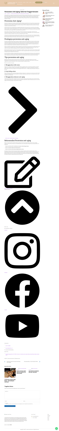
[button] (56, 428)
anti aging (12, 13)
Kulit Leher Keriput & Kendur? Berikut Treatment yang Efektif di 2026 (49, 22)
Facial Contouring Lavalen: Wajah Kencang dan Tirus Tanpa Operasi (21, 372)
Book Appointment (39, 2)
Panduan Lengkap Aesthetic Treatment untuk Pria (49, 25)
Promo (27, 2)
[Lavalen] (9, 4)
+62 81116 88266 (7, 345)
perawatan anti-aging (26, 13)
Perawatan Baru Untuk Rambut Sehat (31, 361)
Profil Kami (20, 2)
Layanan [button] (24, 2)
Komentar (6, 391)
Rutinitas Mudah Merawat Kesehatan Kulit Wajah (13, 362)
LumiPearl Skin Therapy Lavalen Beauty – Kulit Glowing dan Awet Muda (10, 380)
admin (5, 13)
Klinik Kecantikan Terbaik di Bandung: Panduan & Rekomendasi (49, 19)
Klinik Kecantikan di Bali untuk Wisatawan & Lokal (49, 16)
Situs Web (6, 403)
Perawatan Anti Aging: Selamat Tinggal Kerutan (21, 12)
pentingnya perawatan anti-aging (18, 13)
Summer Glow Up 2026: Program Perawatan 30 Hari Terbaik (49, 13)
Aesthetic (8, 13)
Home (16, 2)
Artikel (30, 2)
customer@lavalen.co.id (8, 348)
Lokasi (33, 2)
